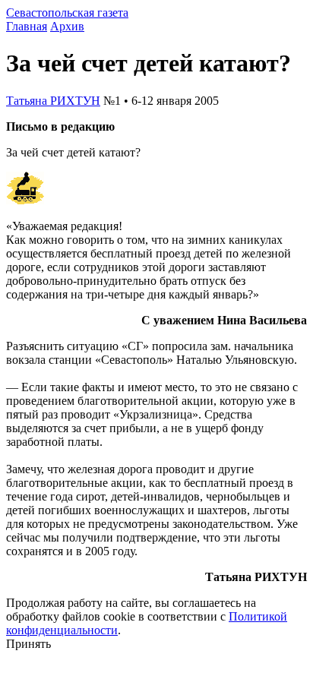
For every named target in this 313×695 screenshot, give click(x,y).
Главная (26, 26)
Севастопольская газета (67, 12)
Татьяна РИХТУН (53, 100)
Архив (67, 26)
